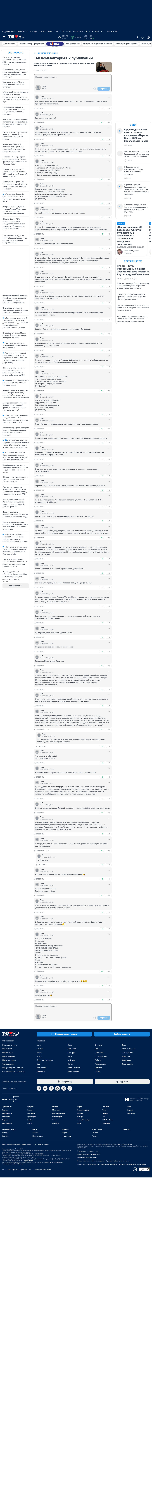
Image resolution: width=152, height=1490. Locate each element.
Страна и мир (127, 1053)
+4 (102, 986)
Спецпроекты (127, 1064)
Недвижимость (9, 32)
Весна (39, 1053)
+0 (102, 108)
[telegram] (39, 1088)
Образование (73, 1072)
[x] (63, 1088)
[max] (57, 1088)
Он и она (98, 1045)
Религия (98, 1068)
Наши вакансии (9, 1060)
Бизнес (40, 1049)
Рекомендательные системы (87, 1157)
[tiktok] (69, 1088)
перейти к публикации (48, 53)
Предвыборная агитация (12, 1068)
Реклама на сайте (9, 1045)
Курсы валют (78, 32)
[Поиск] (137, 37)
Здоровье (41, 1072)
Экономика (126, 1060)
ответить (40, 108)
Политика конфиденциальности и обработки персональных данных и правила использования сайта (111, 1164)
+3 (102, 798)
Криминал (72, 1049)
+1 (102, 637)
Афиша (58, 32)
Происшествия (101, 1056)
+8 (102, 834)
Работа (98, 1060)
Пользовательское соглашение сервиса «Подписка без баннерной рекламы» (103, 1161)
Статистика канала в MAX (13, 1072)
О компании (7, 1053)
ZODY (97, 32)
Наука (70, 1064)
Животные (41, 1068)
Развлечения (100, 1064)
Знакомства (23, 32)
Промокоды (112, 32)
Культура (71, 1053)
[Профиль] (148, 37)
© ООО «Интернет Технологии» (40, 1169)
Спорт (124, 1045)
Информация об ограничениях (87, 1151)
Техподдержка (8, 1064)
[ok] (51, 1088)
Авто (39, 1045)
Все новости (16, 52)
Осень (97, 1049)
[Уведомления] (142, 37)
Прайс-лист (7, 1049)
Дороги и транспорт (45, 1060)
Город (39, 1056)
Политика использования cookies (88, 1154)
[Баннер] (55, 44)
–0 (109, 108)
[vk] (45, 1088)
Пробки (89, 32)
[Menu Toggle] (4, 37)
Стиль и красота (128, 1049)
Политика (99, 1053)
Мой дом (71, 1060)
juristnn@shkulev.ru (56, 1162)
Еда (38, 1064)
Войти (44, 88)
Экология (126, 1056)
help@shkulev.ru (18, 1164)
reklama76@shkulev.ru (124, 1144)
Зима (70, 1045)
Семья (97, 1072)
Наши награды (8, 1056)
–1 (109, 879)
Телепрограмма (46, 32)
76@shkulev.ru (28, 1160)
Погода (33, 32)
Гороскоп (66, 32)
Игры (103, 32)
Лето (70, 1056)
